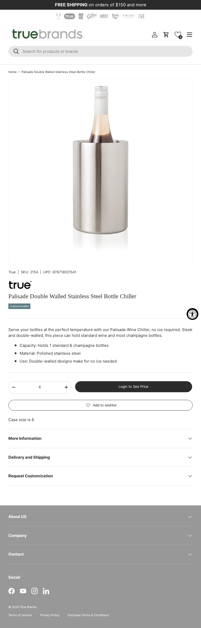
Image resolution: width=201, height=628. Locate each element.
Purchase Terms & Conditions (88, 615)
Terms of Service (20, 615)
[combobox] (100, 51)
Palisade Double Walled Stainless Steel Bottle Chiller (58, 72)
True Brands (28, 607)
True (12, 272)
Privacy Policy (49, 615)
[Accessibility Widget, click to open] (192, 314)
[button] (178, 34)
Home (12, 72)
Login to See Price (133, 386)
